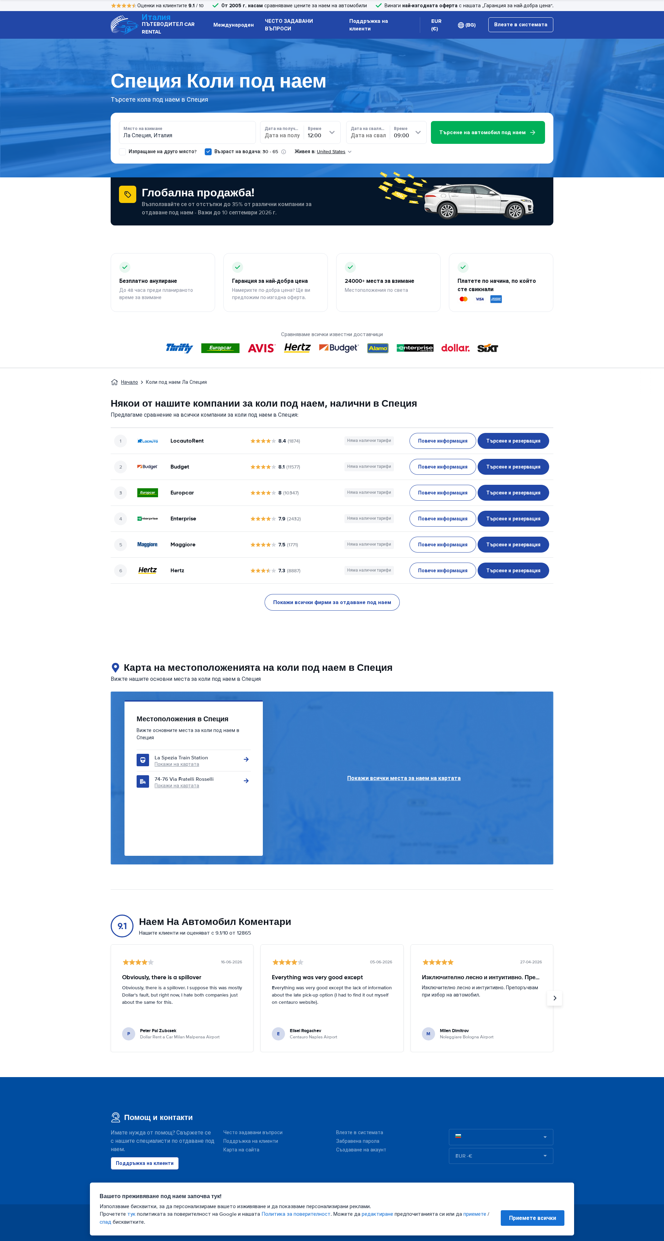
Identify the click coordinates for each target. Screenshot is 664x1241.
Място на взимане (142, 129)
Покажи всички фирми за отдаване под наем (332, 602)
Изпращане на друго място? (162, 152)
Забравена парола (357, 1141)
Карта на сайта (241, 1150)
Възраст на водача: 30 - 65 (246, 152)
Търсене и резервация (513, 440)
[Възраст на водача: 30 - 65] (208, 151)
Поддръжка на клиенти (368, 25)
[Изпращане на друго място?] (122, 151)
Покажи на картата (177, 764)
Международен (233, 25)
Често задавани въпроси (253, 1133)
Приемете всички (532, 1218)
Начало (129, 382)
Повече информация (443, 440)
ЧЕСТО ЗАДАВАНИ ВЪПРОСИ (289, 25)
